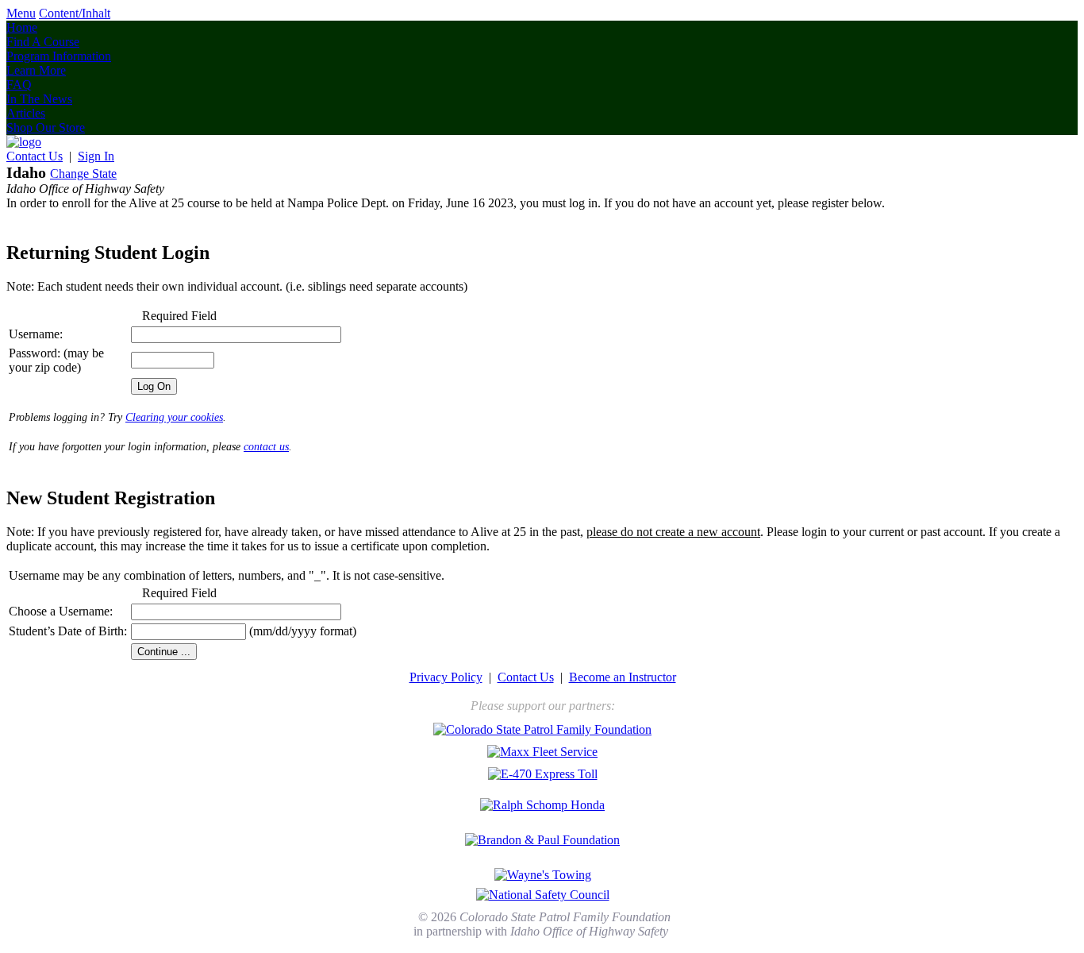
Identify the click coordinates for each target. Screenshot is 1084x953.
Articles (25, 113)
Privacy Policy (445, 677)
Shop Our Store (45, 127)
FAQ (19, 84)
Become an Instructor (622, 677)
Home (21, 27)
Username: (36, 334)
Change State (83, 173)
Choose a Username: (61, 611)
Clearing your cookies (174, 417)
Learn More (36, 70)
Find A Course (42, 41)
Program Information (58, 56)
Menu (21, 13)
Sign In (96, 156)
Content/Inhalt (74, 13)
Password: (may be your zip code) (56, 360)
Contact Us (34, 156)
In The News (39, 99)
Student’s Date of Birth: (68, 631)
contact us (266, 447)
